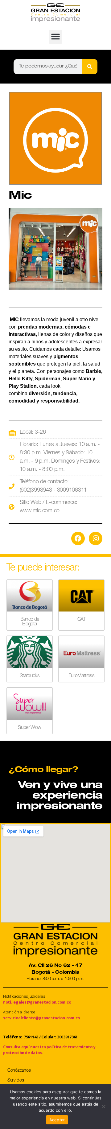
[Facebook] (78, 538)
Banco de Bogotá (29, 622)
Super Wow (29, 728)
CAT (81, 619)
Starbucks (29, 676)
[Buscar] (89, 66)
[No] (103, 1106)
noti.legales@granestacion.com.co (37, 1002)
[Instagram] (95, 538)
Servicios (15, 1080)
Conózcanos (19, 1071)
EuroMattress (81, 676)
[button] (56, 37)
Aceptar (57, 1119)
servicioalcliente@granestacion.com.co (41, 1018)
